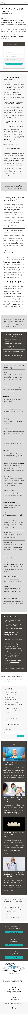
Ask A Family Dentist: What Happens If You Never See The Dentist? (13, 874)
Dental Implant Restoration (11, 694)
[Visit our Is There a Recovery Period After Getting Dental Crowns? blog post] (14, 830)
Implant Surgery (8, 720)
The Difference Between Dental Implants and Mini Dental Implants (14, 910)
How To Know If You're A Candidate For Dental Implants (12, 799)
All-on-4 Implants (8, 905)
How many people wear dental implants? (14, 358)
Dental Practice (8, 915)
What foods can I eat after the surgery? (13, 343)
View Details (15, 666)
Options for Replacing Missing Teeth (12, 702)
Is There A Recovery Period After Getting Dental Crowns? (14, 834)
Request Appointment (14, 944)
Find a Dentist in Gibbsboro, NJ (12, 724)
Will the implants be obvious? (11, 346)
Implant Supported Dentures (11, 699)
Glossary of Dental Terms (10, 621)
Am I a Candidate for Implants (11, 692)
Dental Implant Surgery (10, 697)
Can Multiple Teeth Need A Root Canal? (13, 763)
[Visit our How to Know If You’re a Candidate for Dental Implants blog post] (14, 795)
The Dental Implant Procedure (11, 708)
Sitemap (16, 1004)
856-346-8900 (13, 319)
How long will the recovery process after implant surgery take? (13, 352)
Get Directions (14, 932)
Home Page (10, 625)
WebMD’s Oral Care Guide (14, 628)
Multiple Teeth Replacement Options (13, 907)
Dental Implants (8, 716)
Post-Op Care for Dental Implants (15, 676)
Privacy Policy (12, 1004)
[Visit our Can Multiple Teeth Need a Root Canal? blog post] (14, 761)
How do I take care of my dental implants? (14, 355)
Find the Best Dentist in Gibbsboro (12, 917)
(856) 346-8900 (9, 35)
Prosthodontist (8, 729)
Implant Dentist (8, 727)
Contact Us (14, 957)
